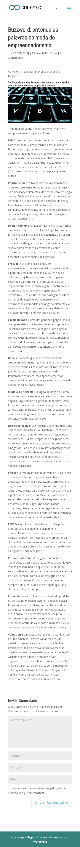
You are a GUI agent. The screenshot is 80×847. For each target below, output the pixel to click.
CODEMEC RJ (21, 53)
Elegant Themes (37, 837)
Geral (54, 53)
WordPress (40, 841)
